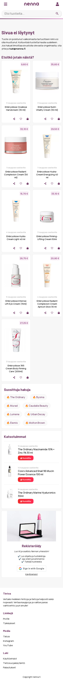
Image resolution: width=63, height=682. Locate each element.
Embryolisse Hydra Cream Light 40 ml (15, 238)
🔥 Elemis (12, 422)
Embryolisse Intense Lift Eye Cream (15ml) (16, 302)
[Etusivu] (31, 4)
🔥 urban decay (36, 414)
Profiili (6, 618)
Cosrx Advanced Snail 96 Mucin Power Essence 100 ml (36, 472)
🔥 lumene (13, 414)
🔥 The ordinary (16, 397)
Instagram (8, 641)
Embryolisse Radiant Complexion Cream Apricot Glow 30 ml (47, 303)
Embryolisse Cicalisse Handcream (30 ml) (16, 108)
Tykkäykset (9, 623)
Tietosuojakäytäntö (14, 663)
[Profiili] (57, 4)
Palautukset (9, 667)
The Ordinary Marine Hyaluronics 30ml (37, 494)
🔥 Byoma (38, 397)
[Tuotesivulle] (27, 119)
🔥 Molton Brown (35, 422)
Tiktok (6, 636)
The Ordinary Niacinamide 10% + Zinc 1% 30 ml (36, 451)
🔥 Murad (12, 405)
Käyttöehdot (31, 574)
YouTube (8, 645)
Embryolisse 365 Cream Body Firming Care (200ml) (16, 368)
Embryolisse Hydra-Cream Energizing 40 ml (47, 174)
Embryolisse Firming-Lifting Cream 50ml (47, 238)
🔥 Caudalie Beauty (36, 405)
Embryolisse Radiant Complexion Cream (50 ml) (16, 174)
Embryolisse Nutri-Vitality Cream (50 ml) (47, 108)
